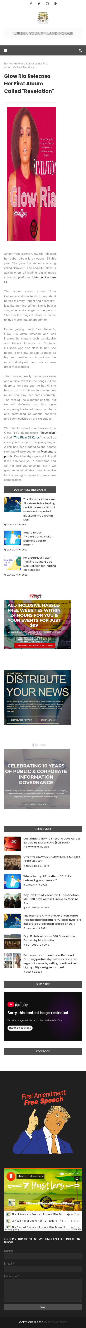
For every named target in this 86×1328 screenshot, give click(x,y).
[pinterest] (55, 3)
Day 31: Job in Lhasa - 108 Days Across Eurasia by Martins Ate (49, 938)
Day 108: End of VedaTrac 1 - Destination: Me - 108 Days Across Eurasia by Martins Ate (51, 899)
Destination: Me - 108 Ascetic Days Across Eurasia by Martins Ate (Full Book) (51, 841)
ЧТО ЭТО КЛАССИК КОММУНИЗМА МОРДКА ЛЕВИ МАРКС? (52, 859)
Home (8, 63)
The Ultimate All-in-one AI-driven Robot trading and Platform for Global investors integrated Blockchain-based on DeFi (39, 509)
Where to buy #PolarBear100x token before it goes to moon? (38, 539)
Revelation (48, 432)
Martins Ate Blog (55, 1322)
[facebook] (31, 3)
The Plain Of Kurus (27, 437)
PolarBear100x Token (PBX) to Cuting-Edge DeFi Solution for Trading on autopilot (39, 564)
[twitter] (39, 3)
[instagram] (47, 3)
